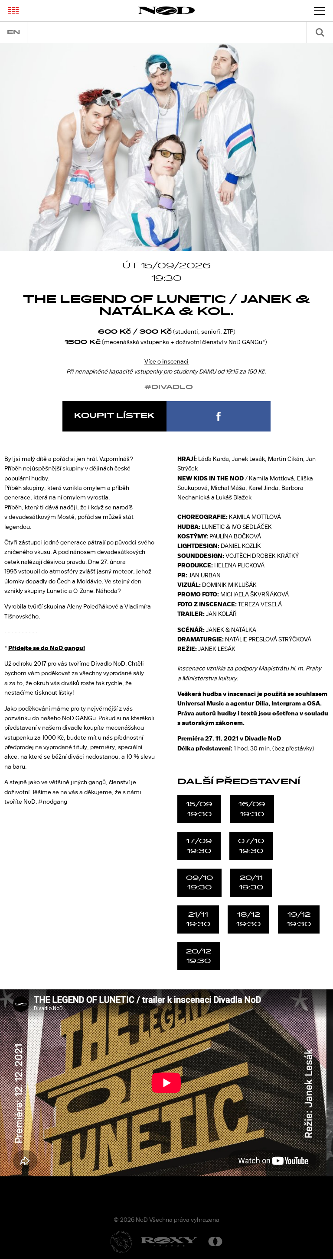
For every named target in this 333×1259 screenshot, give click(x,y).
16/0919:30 (251, 809)
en (13, 32)
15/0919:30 (199, 809)
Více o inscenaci (166, 361)
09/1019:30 (199, 882)
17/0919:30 (199, 845)
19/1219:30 (299, 919)
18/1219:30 (248, 919)
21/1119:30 (198, 919)
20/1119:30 (251, 882)
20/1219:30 (198, 956)
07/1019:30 (251, 845)
